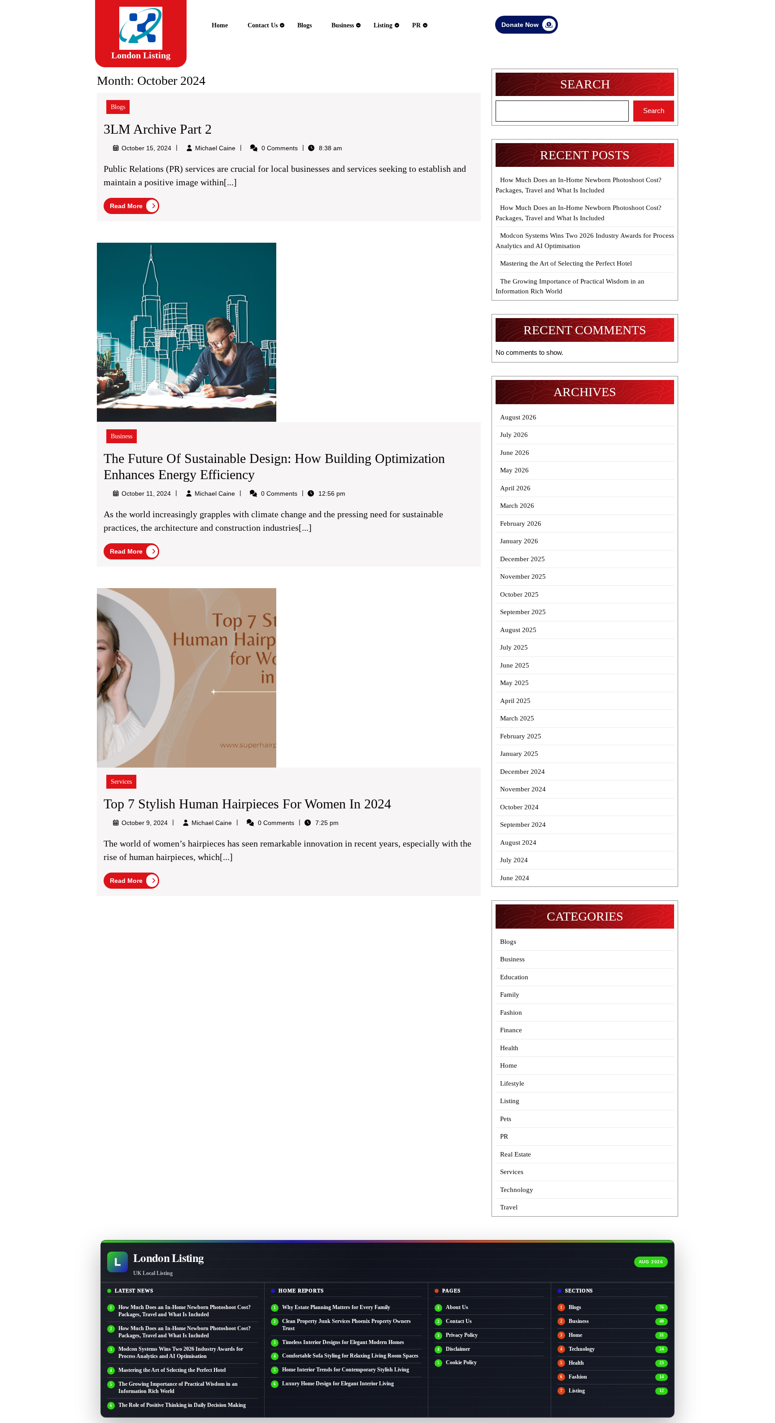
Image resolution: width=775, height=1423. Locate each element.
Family (509, 994)
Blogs (304, 25)
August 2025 (518, 629)
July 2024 (514, 860)
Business (342, 25)
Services (121, 781)
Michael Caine (215, 148)
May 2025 (514, 682)
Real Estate (515, 1154)
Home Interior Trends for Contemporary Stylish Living (345, 1369)
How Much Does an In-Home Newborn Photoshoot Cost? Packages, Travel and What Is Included (184, 1311)
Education (514, 977)
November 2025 (523, 576)
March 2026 (517, 505)
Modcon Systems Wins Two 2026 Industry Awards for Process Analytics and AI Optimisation (180, 1352)
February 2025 (520, 736)
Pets (505, 1118)
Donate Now (529, 26)
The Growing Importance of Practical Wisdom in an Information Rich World (178, 1387)
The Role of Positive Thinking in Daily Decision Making (182, 1405)
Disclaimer (458, 1349)
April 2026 (515, 488)
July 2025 (514, 647)
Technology (516, 1189)
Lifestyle (512, 1083)
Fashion (511, 1012)
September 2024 (523, 824)
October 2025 (519, 594)
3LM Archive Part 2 (158, 129)
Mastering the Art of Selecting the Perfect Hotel (566, 263)
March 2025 (517, 718)
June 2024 (514, 878)
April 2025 (515, 700)
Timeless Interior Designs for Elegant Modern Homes (343, 1342)
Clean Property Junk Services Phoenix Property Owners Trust (346, 1324)
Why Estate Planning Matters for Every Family (336, 1307)
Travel (509, 1207)
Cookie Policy (461, 1362)
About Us (457, 1307)
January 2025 (519, 753)
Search (585, 84)
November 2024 (523, 789)
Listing (383, 25)
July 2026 (514, 434)
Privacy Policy (462, 1335)
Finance (511, 1030)
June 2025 (514, 665)
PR (416, 25)
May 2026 (514, 470)
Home (220, 25)
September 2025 (523, 611)
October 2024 (519, 807)
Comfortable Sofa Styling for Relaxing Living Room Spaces (350, 1356)
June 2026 (514, 452)
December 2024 (522, 771)
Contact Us (263, 25)
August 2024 (518, 842)
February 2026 (520, 523)
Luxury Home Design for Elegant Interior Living (338, 1383)
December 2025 (522, 559)
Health (509, 1048)
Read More (134, 207)
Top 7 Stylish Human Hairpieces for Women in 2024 (247, 803)
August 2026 (518, 417)
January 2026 (519, 541)
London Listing (140, 55)
